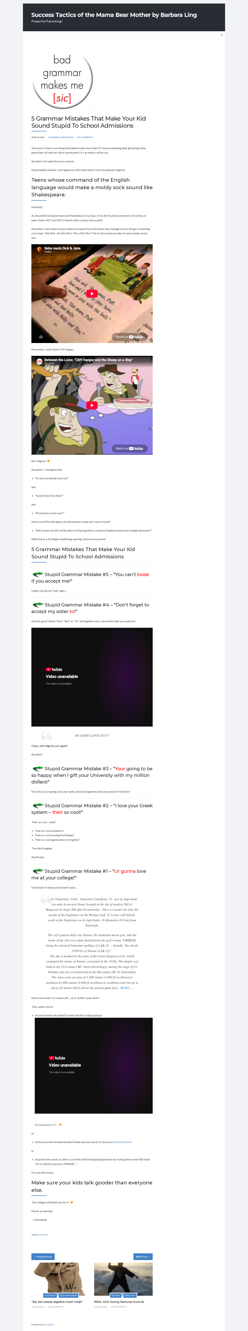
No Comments (85, 137)
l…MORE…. (125, 988)
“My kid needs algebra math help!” (57, 1301)
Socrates (49, 1324)
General (115, 1295)
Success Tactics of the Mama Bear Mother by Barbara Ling (114, 15)
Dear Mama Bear (68, 1295)
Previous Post (44, 1256)
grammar (43, 1234)
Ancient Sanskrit (121, 1142)
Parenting (68, 137)
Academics (54, 137)
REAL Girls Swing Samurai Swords (119, 1301)
